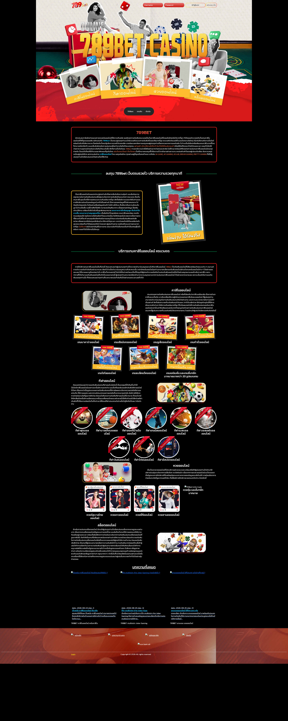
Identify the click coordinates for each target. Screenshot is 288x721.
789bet (130, 111)
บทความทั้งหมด (144, 567)
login (73, 654)
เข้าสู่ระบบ (195, 5)
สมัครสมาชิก (211, 5)
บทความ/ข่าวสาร (118, 635)
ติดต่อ (148, 111)
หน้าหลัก (78, 635)
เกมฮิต (139, 111)
